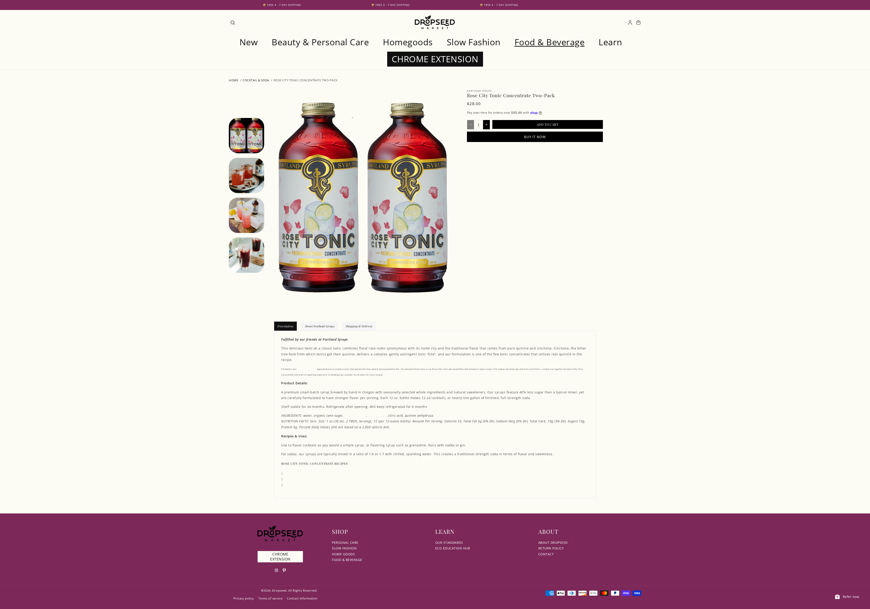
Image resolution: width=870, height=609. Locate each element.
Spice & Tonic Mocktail (303, 479)
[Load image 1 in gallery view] (246, 135)
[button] (232, 22)
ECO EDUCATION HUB (452, 548)
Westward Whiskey (307, 369)
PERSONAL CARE (345, 542)
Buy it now (535, 137)
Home (233, 80)
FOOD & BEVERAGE (347, 560)
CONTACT (546, 554)
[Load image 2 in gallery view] (246, 175)
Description (285, 326)
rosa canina (377, 415)
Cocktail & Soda (256, 80)
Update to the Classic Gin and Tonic (314, 473)
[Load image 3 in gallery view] (246, 215)
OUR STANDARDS (449, 542)
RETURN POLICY (551, 548)
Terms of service (270, 598)
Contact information (302, 598)
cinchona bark (355, 415)
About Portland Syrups (320, 326)
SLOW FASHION (344, 548)
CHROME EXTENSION (280, 557)
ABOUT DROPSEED (553, 542)
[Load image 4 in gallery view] (246, 255)
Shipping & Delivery (359, 326)
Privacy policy (243, 598)
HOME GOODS (343, 554)
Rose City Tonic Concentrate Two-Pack (306, 80)
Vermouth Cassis (298, 485)
